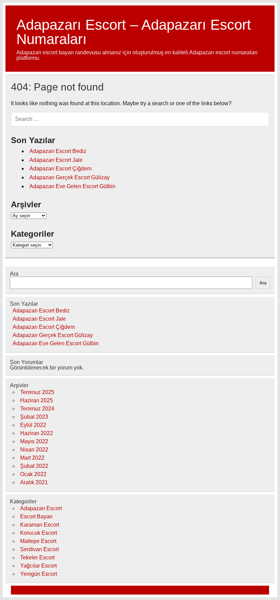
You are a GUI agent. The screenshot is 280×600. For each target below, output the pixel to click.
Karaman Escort (39, 525)
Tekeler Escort (37, 557)
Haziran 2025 (36, 400)
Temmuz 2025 (37, 392)
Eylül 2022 (33, 425)
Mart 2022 (32, 458)
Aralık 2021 (34, 482)
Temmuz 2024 (37, 408)
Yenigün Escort (38, 574)
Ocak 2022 (33, 474)
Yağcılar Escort (38, 566)
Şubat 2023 (34, 417)
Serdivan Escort (39, 549)
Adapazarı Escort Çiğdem (60, 168)
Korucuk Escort (38, 533)
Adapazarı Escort (41, 508)
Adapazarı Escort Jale (56, 160)
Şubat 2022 (34, 466)
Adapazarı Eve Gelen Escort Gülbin (72, 186)
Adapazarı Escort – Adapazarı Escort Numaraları (133, 32)
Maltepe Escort (38, 541)
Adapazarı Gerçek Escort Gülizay (69, 177)
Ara (14, 274)
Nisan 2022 (34, 449)
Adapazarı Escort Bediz (57, 151)
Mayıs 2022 (34, 441)
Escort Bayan (36, 516)
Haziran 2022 (36, 433)
